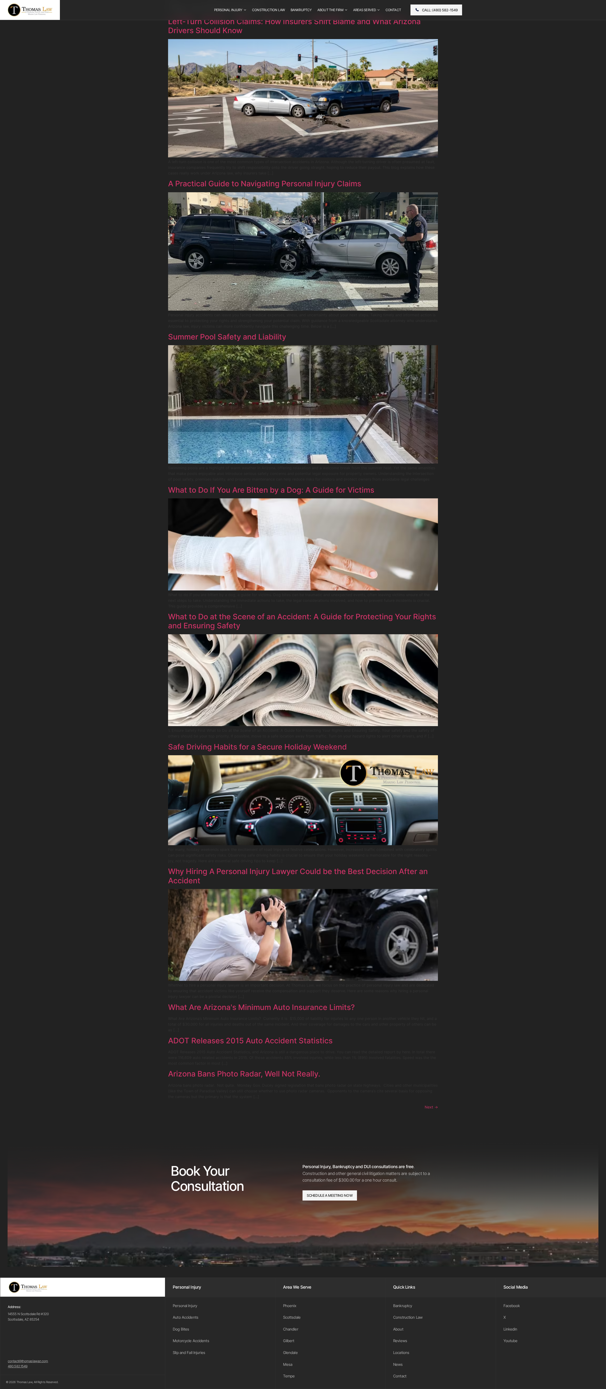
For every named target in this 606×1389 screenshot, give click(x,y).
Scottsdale (292, 1317)
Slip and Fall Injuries (189, 1352)
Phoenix (290, 1305)
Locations (401, 1352)
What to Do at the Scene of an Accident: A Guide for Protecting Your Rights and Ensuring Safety (302, 621)
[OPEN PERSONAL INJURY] (245, 10)
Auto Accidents (185, 1317)
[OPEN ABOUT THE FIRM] (346, 10)
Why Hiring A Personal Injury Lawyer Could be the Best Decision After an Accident (298, 876)
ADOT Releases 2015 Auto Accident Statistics (250, 1040)
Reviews (400, 1340)
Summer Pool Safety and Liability (227, 336)
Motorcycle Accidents (191, 1340)
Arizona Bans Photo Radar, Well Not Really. (244, 1073)
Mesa (288, 1364)
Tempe (289, 1376)
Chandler (290, 1329)
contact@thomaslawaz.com (28, 1361)
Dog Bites (181, 1329)
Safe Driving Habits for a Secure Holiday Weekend (257, 746)
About (398, 1329)
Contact (399, 1376)
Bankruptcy (402, 1305)
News (398, 1364)
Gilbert (288, 1340)
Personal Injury (185, 1305)
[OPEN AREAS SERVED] (378, 10)
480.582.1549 (17, 1366)
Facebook (512, 1305)
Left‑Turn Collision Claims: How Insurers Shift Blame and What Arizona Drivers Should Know (294, 26)
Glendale (290, 1352)
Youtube (511, 1340)
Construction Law (408, 1317)
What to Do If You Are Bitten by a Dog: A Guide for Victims (271, 490)
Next (431, 1107)
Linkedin (510, 1329)
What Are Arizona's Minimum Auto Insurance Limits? (261, 1007)
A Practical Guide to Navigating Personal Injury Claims (264, 183)
